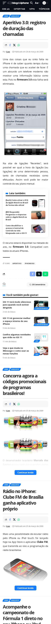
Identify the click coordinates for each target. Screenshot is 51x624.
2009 (6, 16)
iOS (36, 341)
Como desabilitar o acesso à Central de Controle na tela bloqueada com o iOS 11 (16, 229)
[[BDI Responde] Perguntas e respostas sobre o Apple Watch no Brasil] (38, 215)
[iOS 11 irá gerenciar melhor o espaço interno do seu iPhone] (41, 321)
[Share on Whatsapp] (19, 45)
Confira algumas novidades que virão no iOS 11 (17, 336)
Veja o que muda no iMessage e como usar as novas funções (16, 351)
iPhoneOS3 (29, 263)
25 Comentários (38, 284)
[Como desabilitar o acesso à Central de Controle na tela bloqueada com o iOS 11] (38, 228)
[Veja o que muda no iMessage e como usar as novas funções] (41, 351)
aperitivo (17, 263)
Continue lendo (25, 472)
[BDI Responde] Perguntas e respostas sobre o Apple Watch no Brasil (16, 216)
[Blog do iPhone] (18, 3)
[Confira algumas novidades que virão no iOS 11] (41, 337)
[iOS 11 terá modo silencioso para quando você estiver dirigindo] (41, 305)
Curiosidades (41, 308)
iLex (8, 52)
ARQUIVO (15, 16)
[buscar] (31, 3)
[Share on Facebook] (10, 45)
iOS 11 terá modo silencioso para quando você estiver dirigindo (17, 305)
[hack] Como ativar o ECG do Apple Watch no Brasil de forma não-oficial (17, 202)
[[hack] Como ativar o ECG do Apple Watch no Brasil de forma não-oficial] (38, 203)
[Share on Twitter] (14, 45)
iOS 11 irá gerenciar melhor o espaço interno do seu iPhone (16, 321)
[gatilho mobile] (5, 3)
